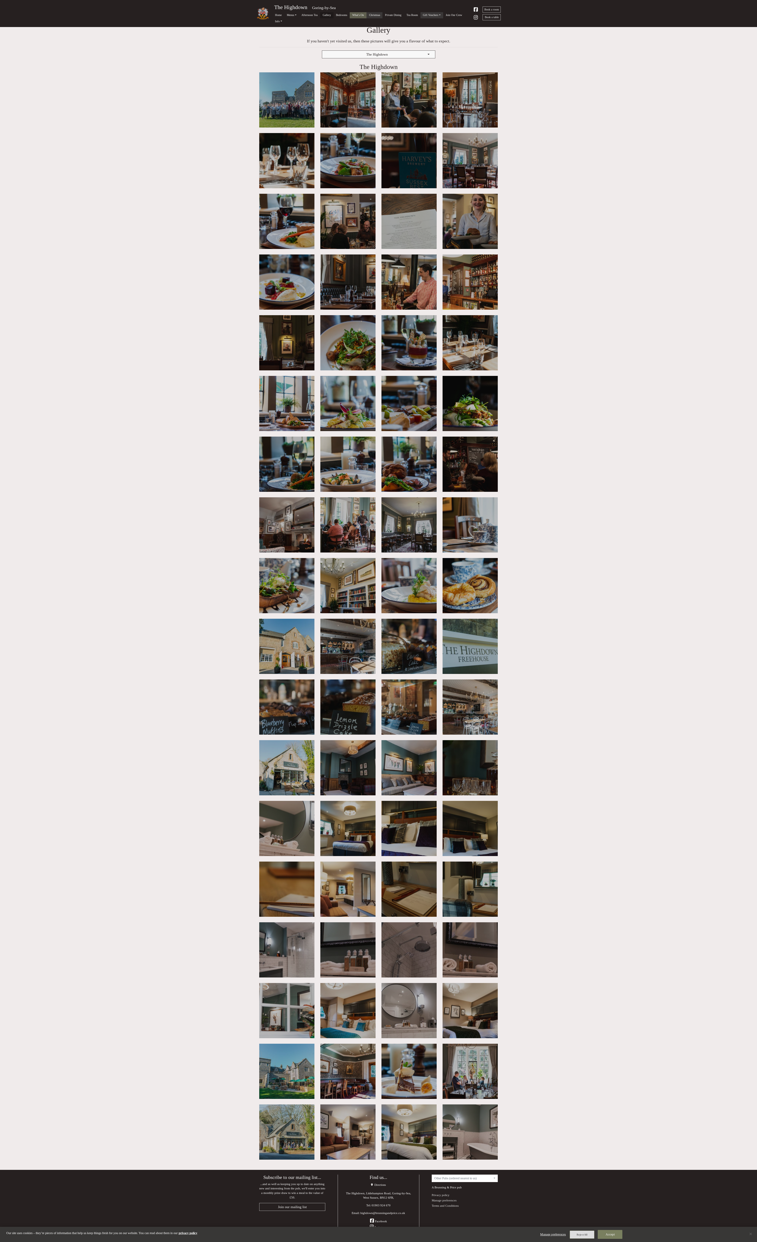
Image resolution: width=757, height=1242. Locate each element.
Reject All (582, 1234)
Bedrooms (341, 15)
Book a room (491, 9)
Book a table (492, 17)
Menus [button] (290, 15)
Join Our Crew (454, 15)
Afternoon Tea (309, 15)
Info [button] (277, 21)
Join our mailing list (292, 1207)
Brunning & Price (445, 1187)
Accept (610, 1234)
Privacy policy (440, 1195)
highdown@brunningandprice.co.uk (382, 1213)
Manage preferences (444, 1200)
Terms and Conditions (445, 1205)
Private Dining (393, 15)
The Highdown (290, 7)
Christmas (374, 15)
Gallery (327, 15)
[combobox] (378, 54)
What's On (358, 15)
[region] (378, 1234)
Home (278, 15)
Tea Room (412, 15)
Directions (380, 1184)
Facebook (381, 1221)
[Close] (750, 1234)
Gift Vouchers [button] (430, 15)
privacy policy (188, 1233)
